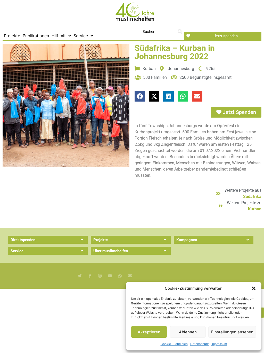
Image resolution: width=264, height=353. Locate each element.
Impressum (219, 344)
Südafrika (252, 196)
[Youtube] (110, 276)
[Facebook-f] (90, 276)
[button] (253, 288)
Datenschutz (199, 344)
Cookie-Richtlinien (174, 344)
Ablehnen (188, 331)
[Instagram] (100, 276)
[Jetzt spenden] (188, 36)
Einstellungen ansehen (232, 331)
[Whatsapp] (120, 276)
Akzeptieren (149, 331)
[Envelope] (130, 276)
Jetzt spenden (226, 36)
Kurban (254, 208)
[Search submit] (180, 31)
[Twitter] (80, 276)
